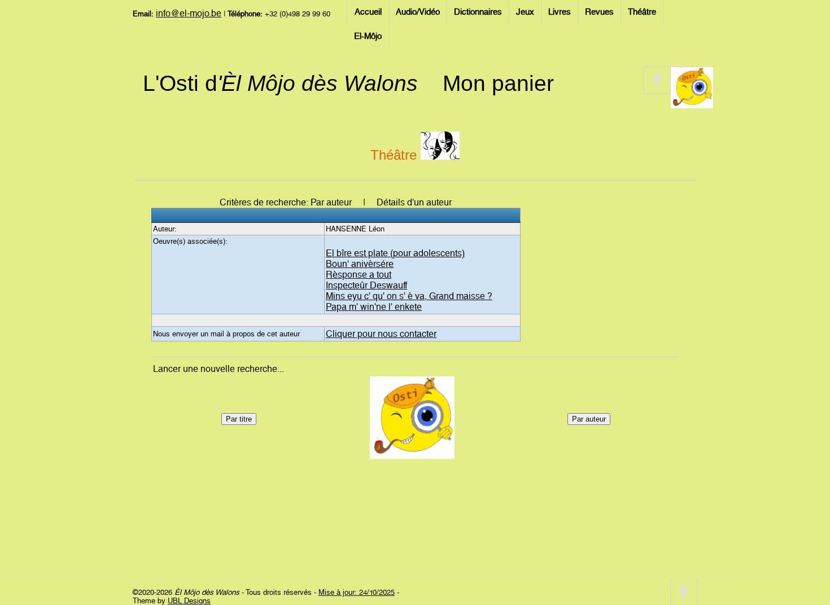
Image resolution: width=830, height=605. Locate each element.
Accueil (368, 12)
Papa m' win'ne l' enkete (374, 306)
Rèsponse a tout (358, 274)
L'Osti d (280, 83)
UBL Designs (189, 601)
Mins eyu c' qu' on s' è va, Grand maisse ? (409, 296)
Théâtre (642, 12)
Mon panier (498, 83)
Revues (599, 12)
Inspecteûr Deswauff (366, 285)
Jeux (525, 12)
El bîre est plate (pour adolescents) (395, 253)
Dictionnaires (478, 12)
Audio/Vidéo (418, 12)
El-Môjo (368, 36)
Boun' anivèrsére (360, 263)
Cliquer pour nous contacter (381, 333)
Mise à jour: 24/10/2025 (356, 592)
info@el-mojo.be (188, 13)
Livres (559, 12)
